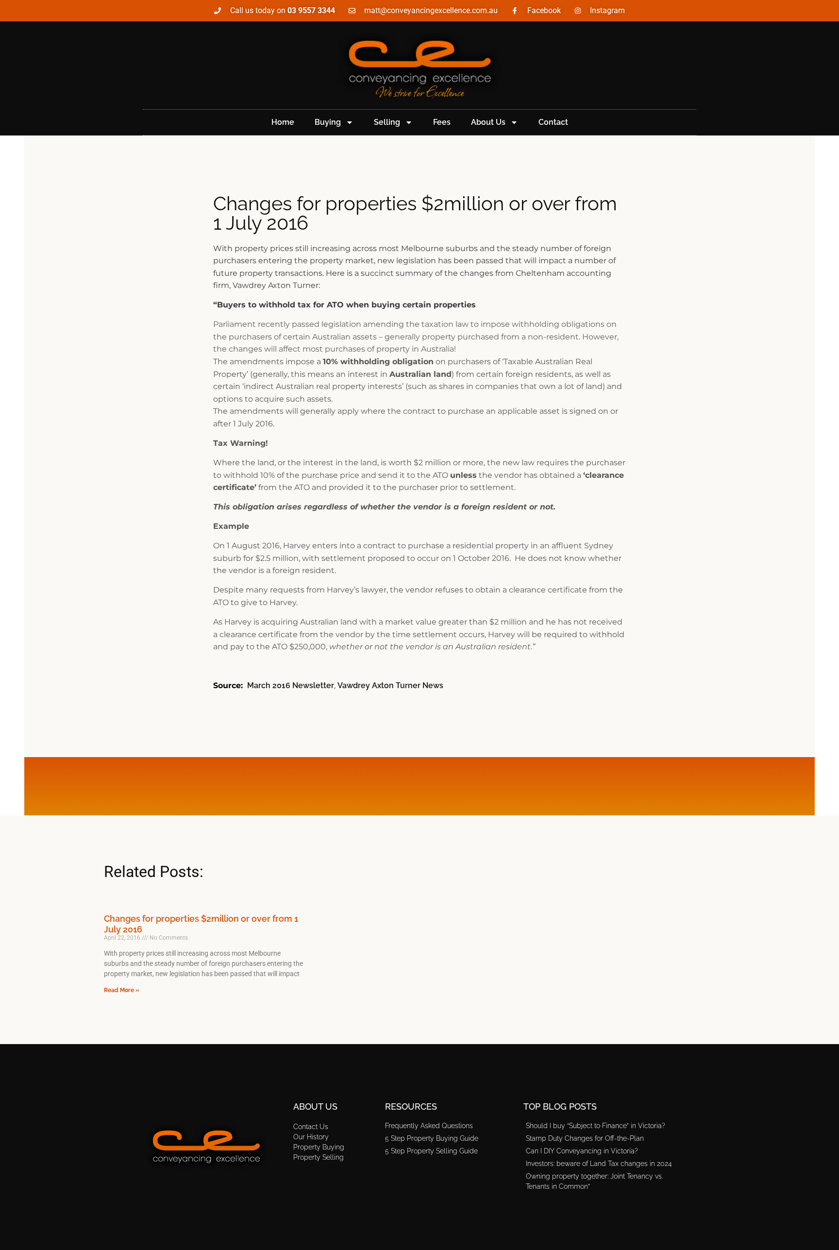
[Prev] (261, 786)
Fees (442, 122)
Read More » (121, 990)
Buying (328, 122)
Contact (553, 122)
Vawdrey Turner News (390, 685)
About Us (488, 122)
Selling (387, 122)
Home (282, 122)
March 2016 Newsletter (290, 685)
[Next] (578, 786)
